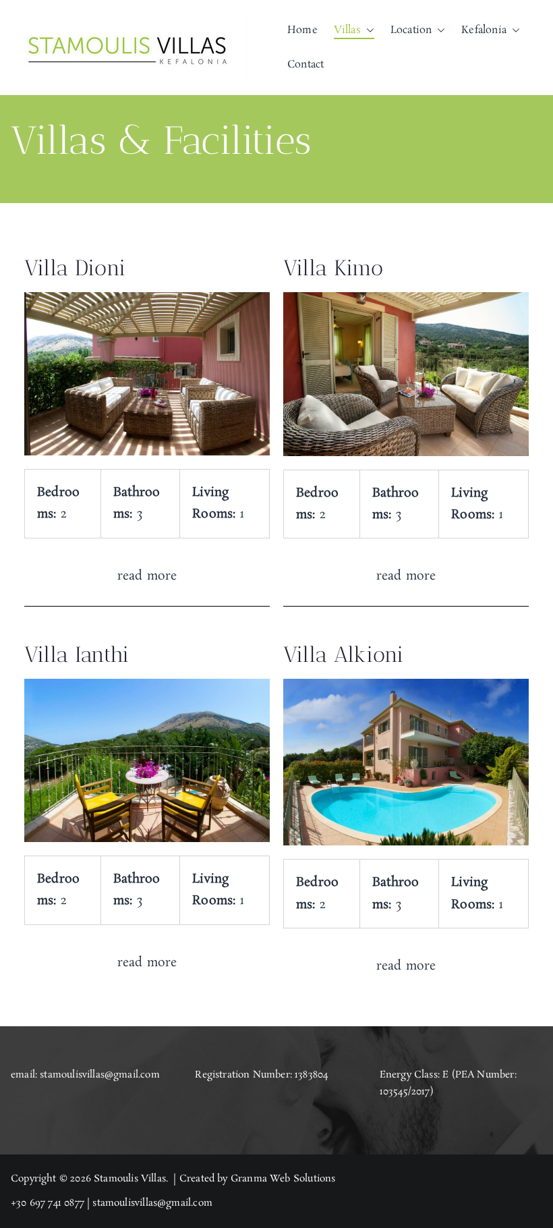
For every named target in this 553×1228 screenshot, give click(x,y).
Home (302, 30)
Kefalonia (483, 30)
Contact (305, 64)
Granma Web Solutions (283, 1178)
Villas (347, 30)
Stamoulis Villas (130, 1178)
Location (411, 30)
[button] (367, 30)
